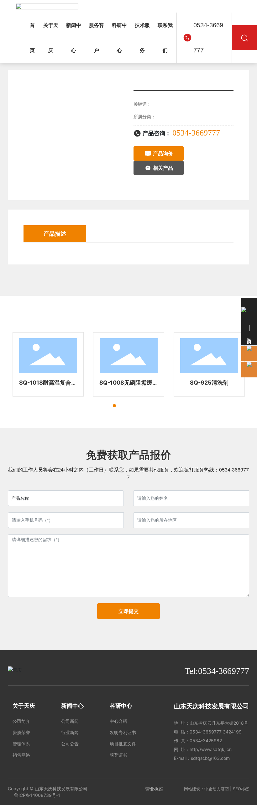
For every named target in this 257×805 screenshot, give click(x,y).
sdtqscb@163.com (210, 758)
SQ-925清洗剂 (209, 382)
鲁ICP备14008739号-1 (37, 795)
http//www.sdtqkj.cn (211, 749)
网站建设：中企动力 (202, 788)
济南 (225, 788)
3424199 (232, 731)
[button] (103, 405)
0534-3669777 (208, 38)
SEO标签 (241, 788)
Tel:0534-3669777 (217, 671)
